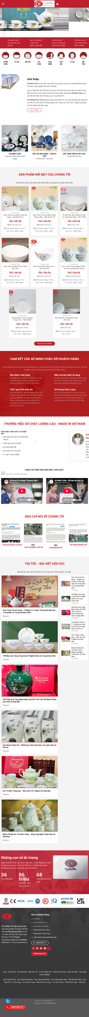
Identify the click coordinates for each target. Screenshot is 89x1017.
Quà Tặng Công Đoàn (25, 989)
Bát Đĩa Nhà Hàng (75, 989)
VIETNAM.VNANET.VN (78, 554)
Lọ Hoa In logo (58, 991)
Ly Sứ (5, 981)
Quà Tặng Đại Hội (9, 989)
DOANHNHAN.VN (55, 557)
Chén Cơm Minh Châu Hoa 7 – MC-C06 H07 (44, 277)
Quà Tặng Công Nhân (42, 989)
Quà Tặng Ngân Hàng (59, 989)
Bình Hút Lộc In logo (43, 991)
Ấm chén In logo (29, 991)
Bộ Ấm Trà (12, 981)
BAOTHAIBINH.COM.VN (34, 557)
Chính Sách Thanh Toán (42, 943)
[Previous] (2, 33)
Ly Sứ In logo (16, 991)
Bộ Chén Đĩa (22, 981)
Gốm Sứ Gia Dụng (59, 981)
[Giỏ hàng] (57, 3)
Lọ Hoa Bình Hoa (45, 981)
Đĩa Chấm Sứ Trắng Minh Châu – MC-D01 (66, 328)
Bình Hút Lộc (33, 981)
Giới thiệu (37, 928)
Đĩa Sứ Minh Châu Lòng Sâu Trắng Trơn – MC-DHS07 (22, 328)
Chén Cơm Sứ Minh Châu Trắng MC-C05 (15, 277)
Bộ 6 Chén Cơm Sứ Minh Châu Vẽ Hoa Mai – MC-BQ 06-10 (44, 225)
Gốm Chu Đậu (73, 981)
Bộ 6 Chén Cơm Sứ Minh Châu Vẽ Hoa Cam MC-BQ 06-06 (73, 277)
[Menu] (3, 4)
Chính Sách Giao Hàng (42, 939)
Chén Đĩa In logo (71, 991)
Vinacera (82, 991)
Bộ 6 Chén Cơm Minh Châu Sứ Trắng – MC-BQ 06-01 (15, 225)
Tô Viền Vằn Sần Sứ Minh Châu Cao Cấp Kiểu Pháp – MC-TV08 (74, 225)
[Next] (8, 33)
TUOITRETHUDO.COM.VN (12, 554)
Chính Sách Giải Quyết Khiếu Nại (45, 947)
